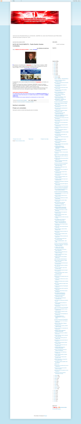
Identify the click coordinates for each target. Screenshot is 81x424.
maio (55, 382)
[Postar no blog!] (32, 100)
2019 (55, 73)
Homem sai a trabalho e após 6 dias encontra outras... (60, 268)
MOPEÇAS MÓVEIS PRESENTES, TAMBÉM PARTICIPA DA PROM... (60, 208)
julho (55, 379)
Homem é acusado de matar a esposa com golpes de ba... (61, 273)
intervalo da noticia (20, 100)
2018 (55, 74)
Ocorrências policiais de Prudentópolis (61, 187)
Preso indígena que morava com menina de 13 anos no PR (60, 220)
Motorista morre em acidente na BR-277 (61, 154)
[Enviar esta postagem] (29, 100)
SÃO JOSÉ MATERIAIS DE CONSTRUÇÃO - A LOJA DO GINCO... (59, 317)
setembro (56, 376)
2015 (55, 393)
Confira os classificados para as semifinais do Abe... (59, 81)
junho (56, 381)
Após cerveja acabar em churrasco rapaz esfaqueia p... (60, 250)
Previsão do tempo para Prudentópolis (61, 101)
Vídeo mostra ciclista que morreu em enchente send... (60, 345)
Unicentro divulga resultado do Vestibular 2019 (59, 95)
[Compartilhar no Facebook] (34, 100)
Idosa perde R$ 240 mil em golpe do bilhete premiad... (60, 212)
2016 (55, 392)
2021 (55, 70)
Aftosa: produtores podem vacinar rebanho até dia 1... (60, 140)
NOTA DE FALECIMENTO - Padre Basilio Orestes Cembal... (60, 97)
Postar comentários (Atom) (20, 140)
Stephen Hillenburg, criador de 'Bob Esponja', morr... (60, 229)
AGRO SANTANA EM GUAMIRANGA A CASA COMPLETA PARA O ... (61, 189)
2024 (55, 65)
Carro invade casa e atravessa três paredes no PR (60, 357)
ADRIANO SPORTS (57, 274)
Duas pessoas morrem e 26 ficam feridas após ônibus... (60, 165)
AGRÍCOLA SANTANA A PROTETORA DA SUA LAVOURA (60, 161)
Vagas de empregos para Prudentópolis (61, 186)
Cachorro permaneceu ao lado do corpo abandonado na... (61, 193)
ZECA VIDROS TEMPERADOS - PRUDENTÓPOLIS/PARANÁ (59, 293)
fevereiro (56, 387)
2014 (55, 395)
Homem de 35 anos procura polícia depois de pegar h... (60, 368)
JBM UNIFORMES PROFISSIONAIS (60, 259)
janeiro (56, 388)
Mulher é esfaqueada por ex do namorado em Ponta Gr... (59, 93)
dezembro (56, 76)
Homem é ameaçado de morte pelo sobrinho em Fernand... (60, 350)
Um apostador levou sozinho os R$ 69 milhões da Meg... (61, 326)
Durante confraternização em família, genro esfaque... (60, 355)
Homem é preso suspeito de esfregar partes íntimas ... (60, 104)
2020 (55, 71)
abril (55, 384)
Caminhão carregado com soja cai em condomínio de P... (61, 179)
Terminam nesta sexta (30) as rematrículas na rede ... (59, 296)
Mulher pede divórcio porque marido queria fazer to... (60, 106)
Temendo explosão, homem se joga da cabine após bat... (61, 336)
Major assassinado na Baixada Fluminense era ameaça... (59, 203)
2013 (55, 396)
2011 (55, 399)
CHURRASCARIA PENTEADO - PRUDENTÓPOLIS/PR (59, 348)
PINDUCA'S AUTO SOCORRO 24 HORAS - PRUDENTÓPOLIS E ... (60, 222)
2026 (55, 62)
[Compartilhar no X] (33, 100)
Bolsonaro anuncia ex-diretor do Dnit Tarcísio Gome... (60, 234)
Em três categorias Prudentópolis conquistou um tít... (60, 298)
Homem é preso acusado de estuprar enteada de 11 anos (60, 111)
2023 (55, 67)
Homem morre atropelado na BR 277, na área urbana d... (60, 130)
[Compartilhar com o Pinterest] (36, 100)
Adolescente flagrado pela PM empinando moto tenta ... (59, 113)
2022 (55, 68)
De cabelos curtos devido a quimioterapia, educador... (59, 247)
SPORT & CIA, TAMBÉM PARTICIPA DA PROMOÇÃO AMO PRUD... (61, 116)
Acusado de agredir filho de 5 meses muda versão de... (60, 255)
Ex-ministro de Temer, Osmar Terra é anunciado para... (60, 172)
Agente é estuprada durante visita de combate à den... (60, 343)
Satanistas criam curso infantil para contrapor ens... (60, 352)
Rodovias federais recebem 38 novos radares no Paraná (60, 252)
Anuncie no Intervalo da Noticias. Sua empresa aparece (60, 177)
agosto (56, 378)
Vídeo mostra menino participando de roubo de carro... (60, 108)
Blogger (45, 415)
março (56, 385)
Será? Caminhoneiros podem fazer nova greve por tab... (60, 239)
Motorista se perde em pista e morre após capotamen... (60, 215)
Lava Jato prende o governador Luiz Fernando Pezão (60, 135)
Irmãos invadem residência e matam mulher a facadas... (60, 261)
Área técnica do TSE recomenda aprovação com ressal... (60, 373)
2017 (55, 390)
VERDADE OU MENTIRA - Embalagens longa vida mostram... (61, 245)
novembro (56, 77)
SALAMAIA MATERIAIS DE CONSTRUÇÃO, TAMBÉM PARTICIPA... (59, 147)
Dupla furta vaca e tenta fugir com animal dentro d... (60, 205)
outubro (56, 375)
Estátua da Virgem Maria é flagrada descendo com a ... (60, 324)
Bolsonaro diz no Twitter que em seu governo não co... (60, 167)
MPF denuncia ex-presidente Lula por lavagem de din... (60, 309)
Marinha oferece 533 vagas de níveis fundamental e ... (60, 305)
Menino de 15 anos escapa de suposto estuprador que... (61, 125)
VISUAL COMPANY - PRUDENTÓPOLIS (61, 78)
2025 (55, 64)
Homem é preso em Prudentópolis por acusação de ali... (61, 150)
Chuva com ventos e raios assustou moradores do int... (60, 90)
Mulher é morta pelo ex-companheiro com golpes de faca (60, 360)
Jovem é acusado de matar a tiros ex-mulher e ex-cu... (60, 196)
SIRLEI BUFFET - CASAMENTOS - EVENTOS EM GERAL (60, 100)
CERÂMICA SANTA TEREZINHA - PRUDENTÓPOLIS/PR (60, 331)
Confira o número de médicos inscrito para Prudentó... (60, 312)
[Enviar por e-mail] (31, 100)
